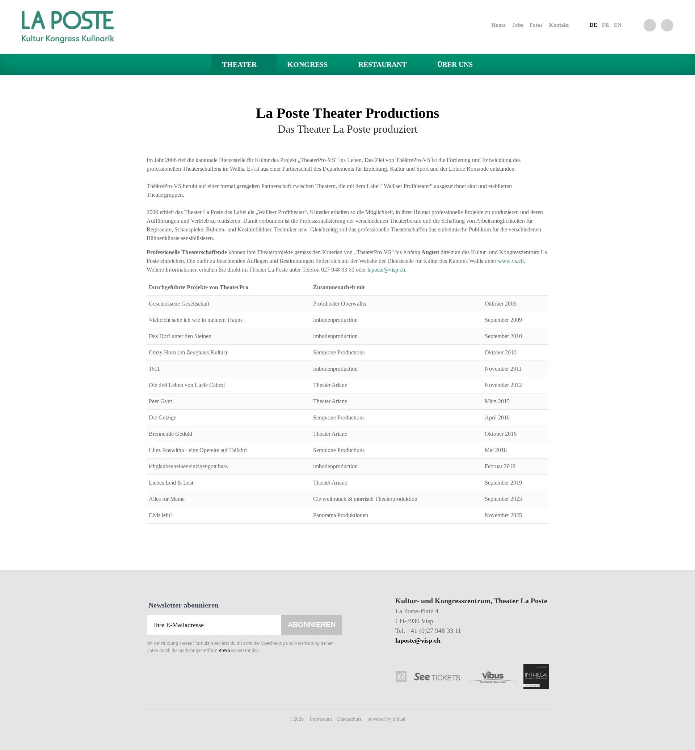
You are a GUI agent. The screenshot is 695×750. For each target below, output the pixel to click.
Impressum (321, 719)
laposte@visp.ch (386, 270)
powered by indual (386, 719)
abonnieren (312, 624)
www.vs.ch (511, 261)
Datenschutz (350, 719)
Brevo (224, 650)
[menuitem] (492, 25)
